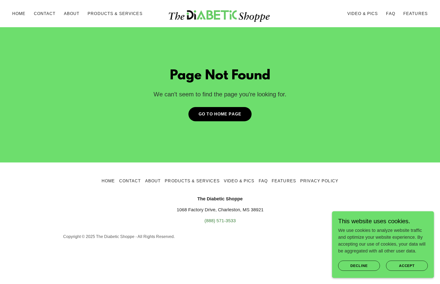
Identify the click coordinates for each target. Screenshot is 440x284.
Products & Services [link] (115, 13)
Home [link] (19, 13)
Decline (359, 266)
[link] (220, 13)
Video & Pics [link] (362, 13)
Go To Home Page (220, 114)
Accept (407, 266)
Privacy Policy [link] (319, 181)
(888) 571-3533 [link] (220, 220)
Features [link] (415, 13)
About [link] (72, 13)
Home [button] (108, 181)
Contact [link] (45, 13)
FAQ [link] (390, 13)
